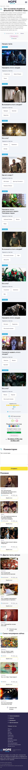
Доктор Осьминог (18, 181)
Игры (9, 730)
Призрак (6, 110)
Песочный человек (8, 255)
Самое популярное (14, 716)
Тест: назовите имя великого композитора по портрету (9, 599)
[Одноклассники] (11, 426)
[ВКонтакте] (9, 426)
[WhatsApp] (17, 426)
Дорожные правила (12, 740)
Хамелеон (14, 144)
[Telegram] (18, 426)
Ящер (5, 223)
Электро (6, 360)
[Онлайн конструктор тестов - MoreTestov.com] (12, 2)
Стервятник (7, 74)
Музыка (9, 732)
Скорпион (6, 289)
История (10, 733)
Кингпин (14, 110)
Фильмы (7, 6)
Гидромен (14, 324)
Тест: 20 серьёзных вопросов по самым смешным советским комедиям (9, 518)
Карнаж (6, 144)
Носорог (6, 324)
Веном (17, 219)
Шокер (5, 148)
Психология (10, 735)
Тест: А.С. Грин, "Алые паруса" (9, 677)
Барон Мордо (17, 74)
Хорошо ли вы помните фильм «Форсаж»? (9, 542)
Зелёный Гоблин (8, 219)
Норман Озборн (8, 185)
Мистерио (6, 181)
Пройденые (12, 720)
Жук (18, 255)
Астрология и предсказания (14, 744)
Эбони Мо (6, 259)
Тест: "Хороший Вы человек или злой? (8, 625)
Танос (5, 78)
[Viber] (15, 426)
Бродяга (6, 364)
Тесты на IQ (10, 736)
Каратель (6, 115)
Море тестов (2, 6)
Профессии (10, 741)
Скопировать (14, 432)
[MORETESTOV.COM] (6, 750)
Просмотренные (13, 722)
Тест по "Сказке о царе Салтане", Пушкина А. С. (7, 652)
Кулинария (10, 738)
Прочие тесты (11, 746)
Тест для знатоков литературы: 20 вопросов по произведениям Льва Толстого (8, 492)
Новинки (11, 718)
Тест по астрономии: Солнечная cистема (6, 703)
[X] (13, 426)
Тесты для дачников (12, 743)
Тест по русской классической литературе (8, 573)
